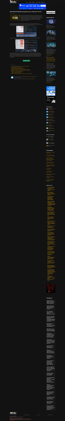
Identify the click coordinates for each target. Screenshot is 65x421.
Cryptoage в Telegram (51, 111)
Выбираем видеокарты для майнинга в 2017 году (18, 68)
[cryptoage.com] (13, 2)
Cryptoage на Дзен (50, 119)
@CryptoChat (33, 78)
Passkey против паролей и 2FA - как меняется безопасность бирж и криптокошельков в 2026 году (51, 214)
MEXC (49, 142)
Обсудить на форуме (26, 60)
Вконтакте (29, 76)
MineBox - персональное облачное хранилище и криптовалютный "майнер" (21, 73)
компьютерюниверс (18, 56)
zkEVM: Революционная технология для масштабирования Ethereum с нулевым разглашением (50, 248)
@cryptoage (25, 76)
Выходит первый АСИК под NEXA (16, 72)
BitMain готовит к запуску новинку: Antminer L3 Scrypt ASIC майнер (20, 70)
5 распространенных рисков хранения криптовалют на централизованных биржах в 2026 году (50, 198)
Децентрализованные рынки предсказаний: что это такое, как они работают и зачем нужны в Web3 (51, 243)
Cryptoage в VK (50, 122)
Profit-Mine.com (50, 127)
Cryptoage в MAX (50, 108)
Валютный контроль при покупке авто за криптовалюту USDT (51, 227)
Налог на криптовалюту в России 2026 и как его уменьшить (51, 230)
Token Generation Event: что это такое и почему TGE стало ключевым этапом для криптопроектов (50, 253)
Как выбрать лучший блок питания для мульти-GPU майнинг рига (20, 66)
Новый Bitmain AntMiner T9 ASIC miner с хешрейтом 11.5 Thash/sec (20, 69)
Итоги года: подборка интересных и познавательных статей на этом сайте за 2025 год (51, 262)
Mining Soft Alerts (50, 116)
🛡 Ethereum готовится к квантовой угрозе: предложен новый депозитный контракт (50, 26)
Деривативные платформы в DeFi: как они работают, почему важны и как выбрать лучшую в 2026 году (50, 209)
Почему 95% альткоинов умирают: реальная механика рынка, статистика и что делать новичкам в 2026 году (51, 238)
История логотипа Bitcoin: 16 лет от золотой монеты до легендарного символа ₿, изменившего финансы (51, 223)
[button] (27, 2)
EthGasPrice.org (50, 130)
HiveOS (49, 145)
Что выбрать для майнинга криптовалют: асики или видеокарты (50, 180)
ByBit (48, 136)
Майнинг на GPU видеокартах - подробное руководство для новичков (50, 166)
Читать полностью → (49, 55)
